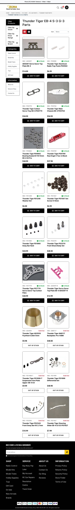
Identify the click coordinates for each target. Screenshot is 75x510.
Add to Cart (35, 76)
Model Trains (11, 62)
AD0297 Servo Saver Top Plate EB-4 (32, 65)
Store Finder (60, 478)
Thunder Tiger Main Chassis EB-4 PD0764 (56, 110)
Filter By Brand (11, 43)
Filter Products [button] (11, 22)
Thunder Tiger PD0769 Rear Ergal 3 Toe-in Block (57, 155)
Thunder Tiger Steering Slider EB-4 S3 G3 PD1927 (57, 424)
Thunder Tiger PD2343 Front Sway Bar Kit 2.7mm (32, 424)
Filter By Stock (11, 28)
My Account (27, 473)
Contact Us (11, 93)
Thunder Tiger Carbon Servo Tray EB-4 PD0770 (32, 110)
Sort (52, 31)
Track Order (27, 489)
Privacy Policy (61, 466)
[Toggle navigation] (66, 7)
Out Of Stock (33, 345)
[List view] (29, 32)
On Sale (9, 490)
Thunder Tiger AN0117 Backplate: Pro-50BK (56, 334)
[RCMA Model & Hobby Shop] (13, 7)
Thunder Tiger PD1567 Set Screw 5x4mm (57, 200)
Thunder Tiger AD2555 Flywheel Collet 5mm (31, 334)
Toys (9, 70)
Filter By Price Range (11, 36)
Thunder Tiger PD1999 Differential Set (56, 379)
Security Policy (61, 474)
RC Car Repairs (28, 477)
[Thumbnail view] (24, 32)
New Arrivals (11, 494)
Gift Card (10, 75)
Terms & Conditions (21, 455)
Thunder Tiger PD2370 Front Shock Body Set (56, 245)
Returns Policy (12, 89)
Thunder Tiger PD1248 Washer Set (31, 200)
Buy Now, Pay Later (27, 468)
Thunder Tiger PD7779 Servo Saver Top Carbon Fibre (32, 291)
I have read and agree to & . (20, 455)
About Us (10, 84)
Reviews (42, 478)
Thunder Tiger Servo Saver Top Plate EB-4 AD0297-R (58, 290)
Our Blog (42, 474)
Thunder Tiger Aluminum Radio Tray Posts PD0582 (57, 65)
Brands (9, 498)
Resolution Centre (26, 483)
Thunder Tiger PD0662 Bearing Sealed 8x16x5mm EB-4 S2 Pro (33, 156)
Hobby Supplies (12, 66)
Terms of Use (60, 482)
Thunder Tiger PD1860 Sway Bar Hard (31, 245)
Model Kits (11, 57)
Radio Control (12, 53)
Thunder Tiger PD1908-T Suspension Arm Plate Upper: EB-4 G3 (32, 380)
